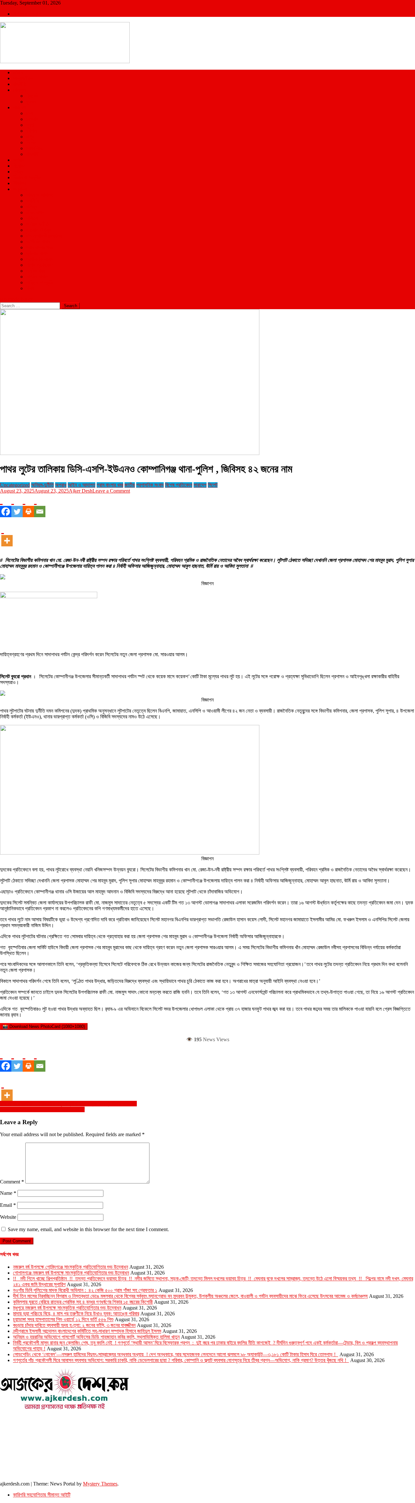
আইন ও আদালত (39, 195)
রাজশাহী (32, 154)
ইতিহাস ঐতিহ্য (38, 230)
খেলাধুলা (19, 90)
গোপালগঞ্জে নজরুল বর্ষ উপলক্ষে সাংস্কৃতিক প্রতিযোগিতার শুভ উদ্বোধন (71, 1273)
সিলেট (31, 142)
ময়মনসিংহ (34, 148)
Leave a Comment (111, 491)
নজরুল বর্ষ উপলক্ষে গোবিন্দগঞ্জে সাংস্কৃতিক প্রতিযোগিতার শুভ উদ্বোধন (70, 1267)
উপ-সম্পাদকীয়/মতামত (44, 236)
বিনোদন (19, 166)
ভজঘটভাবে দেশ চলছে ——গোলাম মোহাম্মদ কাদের (42, 1109)
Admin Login (27, 14)
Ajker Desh (80, 491)
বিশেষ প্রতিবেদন (39, 265)
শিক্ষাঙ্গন (19, 183)
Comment (12, 1181)
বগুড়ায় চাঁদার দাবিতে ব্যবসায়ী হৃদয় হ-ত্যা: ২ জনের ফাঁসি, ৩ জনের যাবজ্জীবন (74, 1325)
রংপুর (30, 136)
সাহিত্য (32, 218)
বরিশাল (31, 131)
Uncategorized (15, 485)
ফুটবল (31, 101)
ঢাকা (29, 113)
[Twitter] (17, 505)
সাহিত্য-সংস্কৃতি (39, 282)
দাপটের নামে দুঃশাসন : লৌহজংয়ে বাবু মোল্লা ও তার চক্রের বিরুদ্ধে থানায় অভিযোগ (68, 1103)
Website (8, 1217)
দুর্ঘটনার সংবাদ (37, 253)
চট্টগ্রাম (32, 119)
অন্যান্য (20, 189)
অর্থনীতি (32, 201)
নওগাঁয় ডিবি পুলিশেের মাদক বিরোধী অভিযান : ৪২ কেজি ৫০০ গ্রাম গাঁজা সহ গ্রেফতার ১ (85, 1290)
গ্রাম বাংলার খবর (39, 247)
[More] (7, 534)
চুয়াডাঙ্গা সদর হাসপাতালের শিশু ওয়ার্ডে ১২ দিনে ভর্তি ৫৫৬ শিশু (63, 1319)
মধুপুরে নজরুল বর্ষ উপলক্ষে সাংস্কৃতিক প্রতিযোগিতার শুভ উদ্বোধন (67, 1308)
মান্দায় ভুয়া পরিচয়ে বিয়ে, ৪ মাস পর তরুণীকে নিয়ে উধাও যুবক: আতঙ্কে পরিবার (76, 1313)
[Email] (39, 505)
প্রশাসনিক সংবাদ (39, 259)
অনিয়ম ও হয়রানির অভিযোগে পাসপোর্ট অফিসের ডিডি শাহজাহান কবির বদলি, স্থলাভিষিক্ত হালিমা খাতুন (96, 1337)
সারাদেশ (19, 107)
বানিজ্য (31, 206)
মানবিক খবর (35, 271)
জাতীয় (18, 72)
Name (8, 1193)
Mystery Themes (100, 1483)
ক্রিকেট (32, 96)
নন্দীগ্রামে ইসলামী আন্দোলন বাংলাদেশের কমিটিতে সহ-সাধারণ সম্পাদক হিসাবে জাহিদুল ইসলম (87, 1331)
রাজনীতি (19, 84)
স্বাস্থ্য (18, 171)
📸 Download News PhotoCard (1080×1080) (44, 1026)
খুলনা (30, 125)
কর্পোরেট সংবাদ (38, 241)
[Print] (28, 505)
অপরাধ (18, 160)
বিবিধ (30, 288)
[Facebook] (5, 505)
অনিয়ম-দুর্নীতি (37, 224)
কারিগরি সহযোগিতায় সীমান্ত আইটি (41, 1494)
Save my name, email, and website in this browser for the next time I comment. (88, 1229)
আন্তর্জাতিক (23, 78)
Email (8, 1205)
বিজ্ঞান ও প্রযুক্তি (27, 177)
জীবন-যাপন (35, 212)
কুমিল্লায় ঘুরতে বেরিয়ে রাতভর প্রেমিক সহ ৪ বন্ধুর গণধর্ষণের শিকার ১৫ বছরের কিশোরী (83, 1302)
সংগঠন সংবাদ (37, 276)
